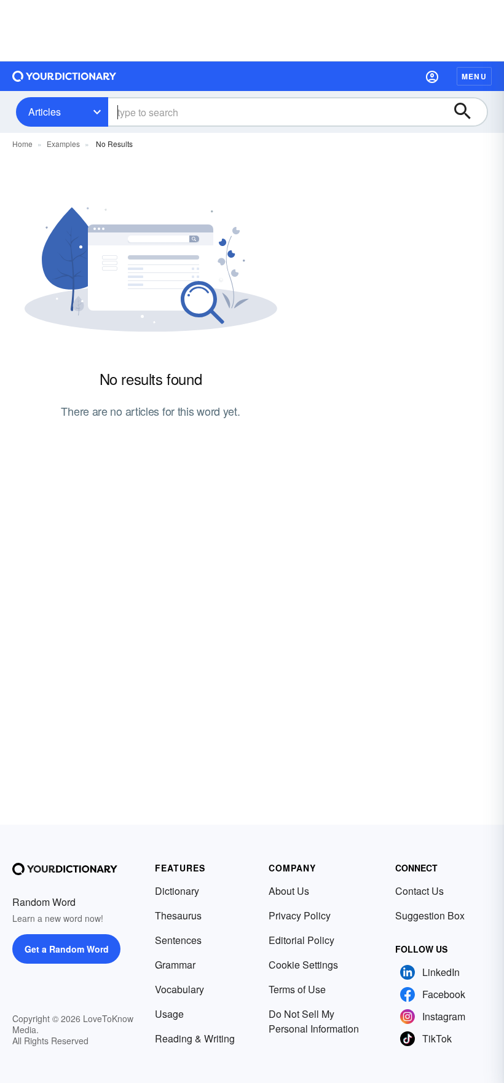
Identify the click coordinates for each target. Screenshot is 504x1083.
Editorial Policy (301, 940)
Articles (44, 112)
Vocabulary (179, 989)
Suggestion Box (430, 915)
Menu (474, 76)
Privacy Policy (300, 915)
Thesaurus (178, 915)
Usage (169, 1014)
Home (22, 143)
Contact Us (419, 891)
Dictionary (177, 891)
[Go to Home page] (64, 76)
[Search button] (468, 111)
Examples (63, 143)
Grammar (175, 965)
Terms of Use (297, 989)
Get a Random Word (67, 949)
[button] (432, 76)
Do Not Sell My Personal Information (314, 1021)
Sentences (178, 940)
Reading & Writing (195, 1038)
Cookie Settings (303, 965)
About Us (289, 891)
